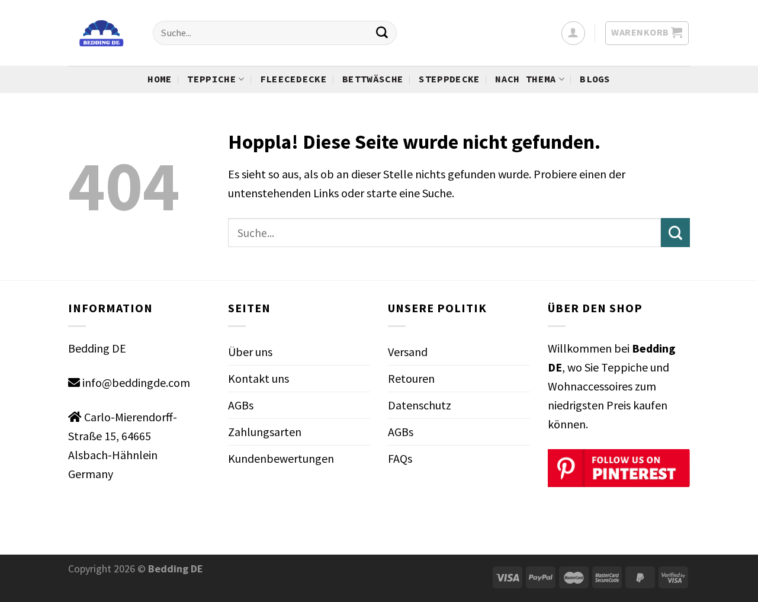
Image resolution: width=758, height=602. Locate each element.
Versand (408, 351)
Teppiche (211, 79)
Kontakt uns (258, 378)
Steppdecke (449, 79)
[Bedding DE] (101, 33)
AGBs (240, 405)
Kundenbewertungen (281, 458)
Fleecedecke (293, 79)
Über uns (250, 351)
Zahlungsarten (264, 431)
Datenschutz (419, 405)
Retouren (411, 378)
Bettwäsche (372, 79)
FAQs (400, 458)
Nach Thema (525, 79)
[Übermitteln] (382, 33)
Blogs (595, 79)
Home (159, 79)
